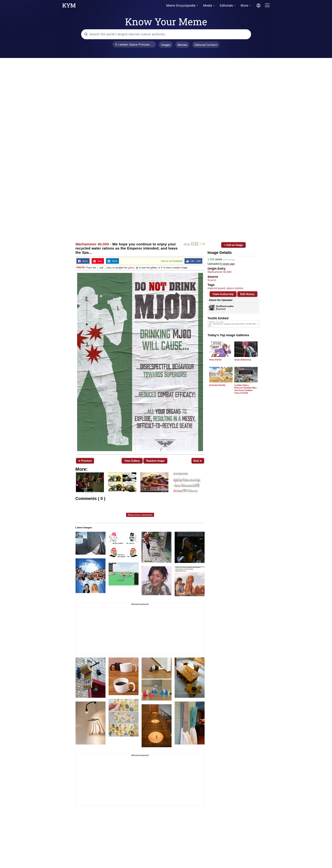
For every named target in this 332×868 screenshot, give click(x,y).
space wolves (235, 288)
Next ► (197, 460)
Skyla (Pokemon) (242, 360)
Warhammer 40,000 (92, 244)
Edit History (247, 294)
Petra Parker (215, 360)
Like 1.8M (195, 261)
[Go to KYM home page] (69, 6)
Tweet (113, 261)
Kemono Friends (217, 385)
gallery (131, 267)
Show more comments (140, 514)
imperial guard (216, 288)
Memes (182, 45)
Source (212, 280)
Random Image (155, 460)
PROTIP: (81, 267)
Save (99, 261)
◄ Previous (85, 460)
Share (84, 261)
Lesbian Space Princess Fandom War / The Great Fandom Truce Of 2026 (245, 389)
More (244, 5)
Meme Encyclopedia (180, 5)
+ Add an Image (233, 244)
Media (207, 5)
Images (165, 45)
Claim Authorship (223, 294)
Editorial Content (206, 45)
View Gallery (132, 460)
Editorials (226, 5)
